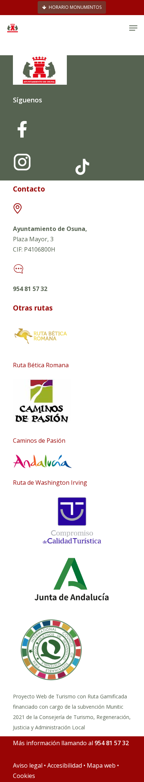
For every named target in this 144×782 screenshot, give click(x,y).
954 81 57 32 (30, 289)
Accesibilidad (65, 765)
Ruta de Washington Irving (50, 482)
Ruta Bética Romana (41, 365)
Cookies (24, 776)
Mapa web (101, 765)
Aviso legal (27, 765)
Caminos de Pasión (39, 440)
